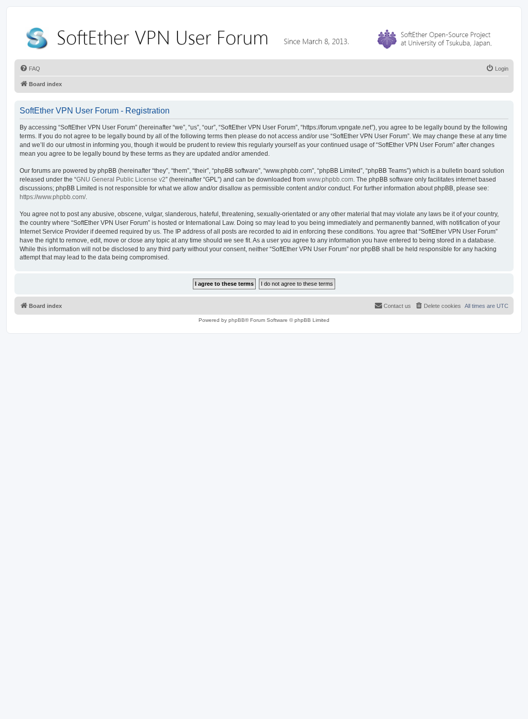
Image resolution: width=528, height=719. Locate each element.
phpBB (236, 320)
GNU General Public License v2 (121, 179)
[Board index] (261, 36)
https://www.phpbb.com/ (53, 197)
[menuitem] (30, 68)
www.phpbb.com (330, 179)
